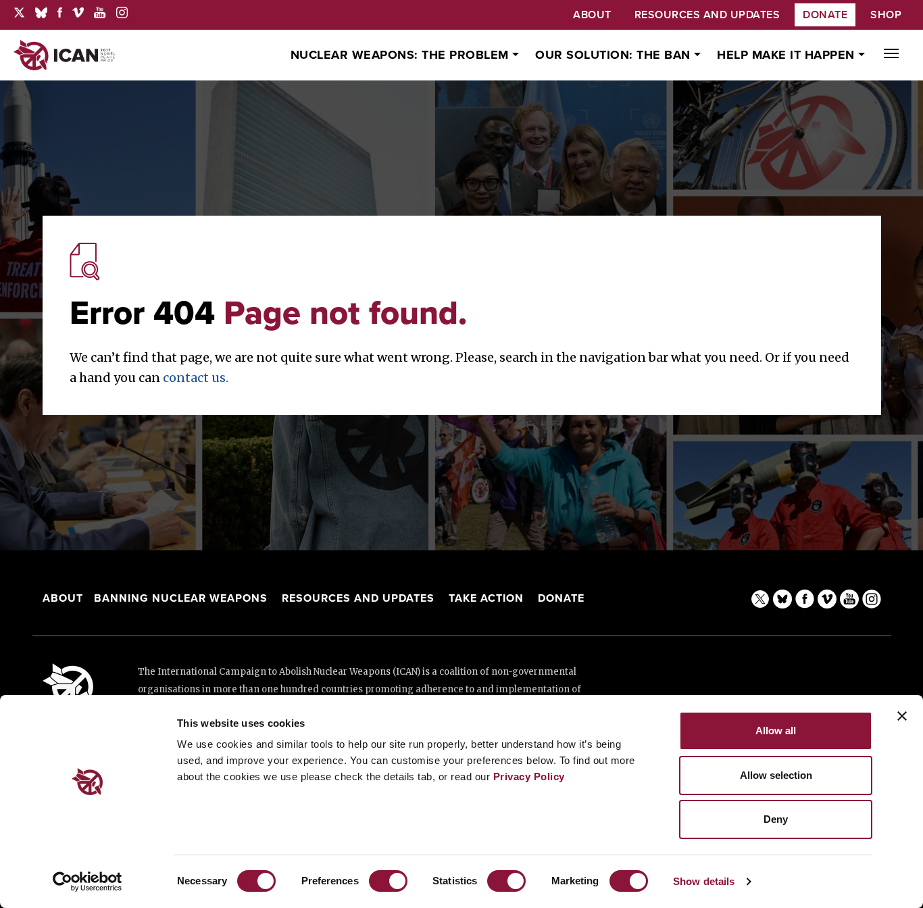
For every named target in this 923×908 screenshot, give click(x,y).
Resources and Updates (360, 598)
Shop (885, 15)
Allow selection (776, 775)
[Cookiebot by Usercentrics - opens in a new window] (87, 881)
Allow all (775, 730)
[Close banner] (902, 716)
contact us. (195, 377)
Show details (703, 881)
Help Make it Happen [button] (787, 54)
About (63, 598)
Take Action (486, 598)
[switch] (388, 881)
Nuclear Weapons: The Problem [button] (402, 54)
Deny (776, 819)
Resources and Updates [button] (707, 15)
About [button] (592, 15)
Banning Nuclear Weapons (181, 598)
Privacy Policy (529, 776)
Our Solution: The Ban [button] (614, 54)
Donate (825, 15)
